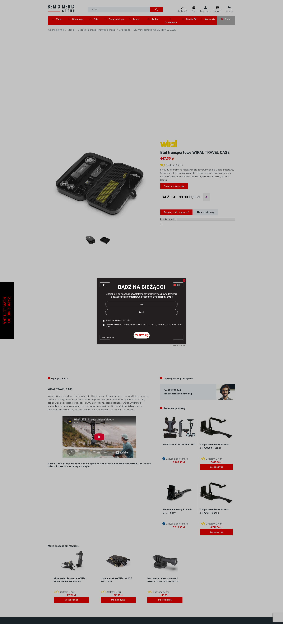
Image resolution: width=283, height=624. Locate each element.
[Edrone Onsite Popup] (141, 312)
